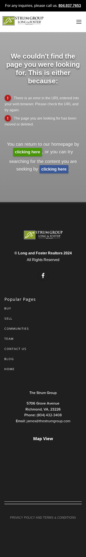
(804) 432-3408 (49, 414)
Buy (7, 308)
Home (9, 369)
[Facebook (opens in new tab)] (43, 275)
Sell (8, 318)
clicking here (27, 152)
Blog (9, 359)
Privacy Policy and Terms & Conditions (43, 517)
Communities (16, 328)
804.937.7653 (69, 6)
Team (9, 339)
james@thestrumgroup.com (48, 420)
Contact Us (15, 349)
